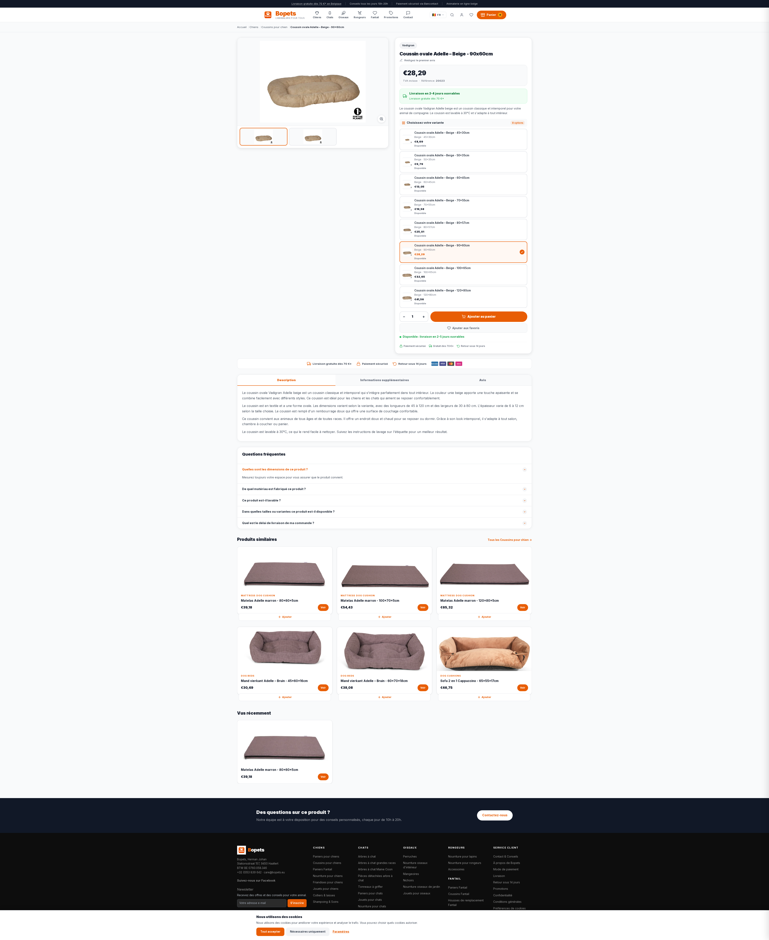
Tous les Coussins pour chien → (510, 539)
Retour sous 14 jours (506, 882)
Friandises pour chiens (328, 882)
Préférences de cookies (509, 908)
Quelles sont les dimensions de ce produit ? (275, 469)
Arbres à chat (367, 856)
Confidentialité (502, 895)
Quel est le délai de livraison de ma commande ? (278, 523)
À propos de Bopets (506, 863)
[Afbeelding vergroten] (381, 119)
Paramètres (341, 931)
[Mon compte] (462, 15)
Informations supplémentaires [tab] (384, 380)
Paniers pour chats (370, 893)
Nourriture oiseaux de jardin (421, 886)
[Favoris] (471, 15)
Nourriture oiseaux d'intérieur (415, 865)
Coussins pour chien (274, 27)
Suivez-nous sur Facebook (256, 880)
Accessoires (456, 869)
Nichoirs (408, 880)
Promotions (500, 888)
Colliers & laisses (324, 895)
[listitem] (263, 137)
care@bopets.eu (274, 872)
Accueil (242, 27)
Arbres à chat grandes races (377, 863)
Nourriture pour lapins (462, 856)
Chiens (254, 27)
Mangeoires (411, 874)
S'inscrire (297, 903)
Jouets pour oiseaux (416, 893)
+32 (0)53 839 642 (249, 872)
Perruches (410, 856)
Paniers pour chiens (326, 856)
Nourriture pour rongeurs (464, 863)
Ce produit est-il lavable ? (261, 500)
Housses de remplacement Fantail (466, 902)
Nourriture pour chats (372, 906)
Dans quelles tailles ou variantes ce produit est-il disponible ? (288, 511)
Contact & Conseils (505, 856)
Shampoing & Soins (325, 901)
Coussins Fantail (458, 894)
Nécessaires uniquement (307, 931)
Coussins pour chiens (327, 863)
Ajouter (287, 616)
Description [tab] (286, 380)
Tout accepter (270, 931)
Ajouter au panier (481, 316)
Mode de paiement (505, 869)
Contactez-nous (494, 815)
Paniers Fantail (322, 869)
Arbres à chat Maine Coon (375, 869)
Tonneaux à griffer (370, 886)
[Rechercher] (452, 15)
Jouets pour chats (370, 899)
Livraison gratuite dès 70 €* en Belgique (316, 3)
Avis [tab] (482, 380)
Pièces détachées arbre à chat (375, 878)
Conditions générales (507, 901)
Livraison (499, 876)
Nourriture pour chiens (328, 876)
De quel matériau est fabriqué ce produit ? (274, 489)
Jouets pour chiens (325, 888)
